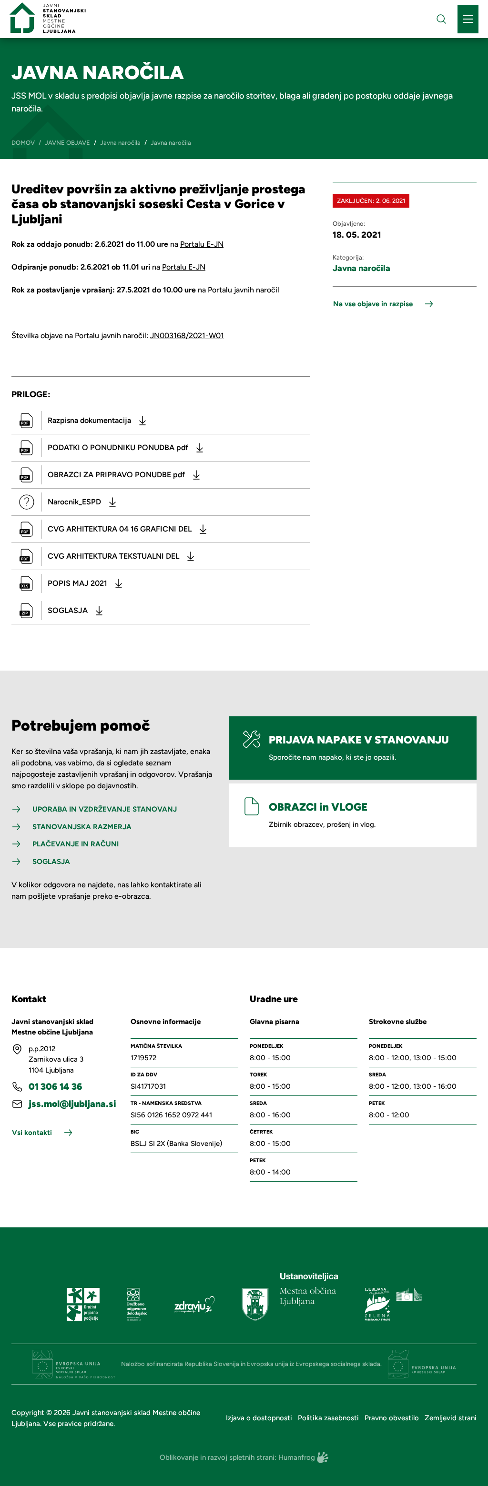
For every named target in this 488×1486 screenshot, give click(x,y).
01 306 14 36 (55, 1086)
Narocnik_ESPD (74, 501)
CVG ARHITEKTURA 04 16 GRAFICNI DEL (120, 528)
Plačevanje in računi (75, 844)
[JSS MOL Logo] (48, 17)
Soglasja (51, 861)
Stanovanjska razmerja (82, 827)
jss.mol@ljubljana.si (72, 1103)
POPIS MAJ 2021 (77, 583)
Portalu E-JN (202, 244)
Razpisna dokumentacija (89, 420)
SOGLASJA (68, 610)
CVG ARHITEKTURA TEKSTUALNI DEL (113, 556)
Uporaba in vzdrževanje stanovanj (104, 809)
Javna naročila (361, 268)
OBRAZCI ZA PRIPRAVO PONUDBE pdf (116, 474)
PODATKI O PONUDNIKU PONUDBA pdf (118, 447)
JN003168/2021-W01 (187, 335)
